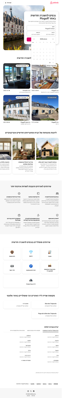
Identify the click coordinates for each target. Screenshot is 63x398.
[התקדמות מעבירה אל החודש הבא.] (34, 39)
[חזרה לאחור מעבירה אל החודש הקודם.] (52, 39)
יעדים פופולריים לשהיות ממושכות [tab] (50, 330)
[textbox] (49, 34)
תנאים (28, 395)
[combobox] (41, 29)
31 (49, 62)
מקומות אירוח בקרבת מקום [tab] (33, 330)
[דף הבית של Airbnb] (54, 2)
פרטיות (33, 395)
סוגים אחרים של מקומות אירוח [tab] (17, 330)
